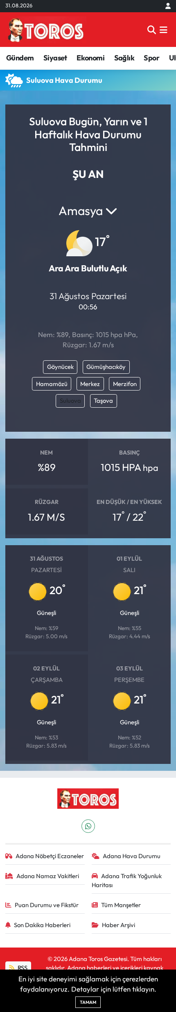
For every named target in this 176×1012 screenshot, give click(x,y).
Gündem (20, 57)
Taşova (103, 400)
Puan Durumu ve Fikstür (47, 905)
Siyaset (55, 57)
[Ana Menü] (163, 29)
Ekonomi (90, 57)
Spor (151, 57)
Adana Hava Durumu (131, 856)
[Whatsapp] (88, 826)
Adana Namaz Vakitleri (47, 876)
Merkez (90, 384)
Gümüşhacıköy (106, 367)
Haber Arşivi (118, 925)
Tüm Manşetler (121, 905)
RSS (21, 968)
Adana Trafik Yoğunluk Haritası (127, 880)
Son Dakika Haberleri (42, 925)
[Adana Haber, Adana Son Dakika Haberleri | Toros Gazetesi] (45, 29)
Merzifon (125, 384)
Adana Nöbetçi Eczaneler (50, 856)
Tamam (88, 1002)
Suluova (70, 400)
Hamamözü (52, 384)
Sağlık (124, 57)
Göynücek (60, 367)
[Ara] (151, 29)
